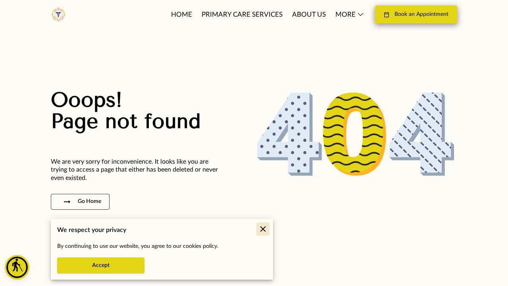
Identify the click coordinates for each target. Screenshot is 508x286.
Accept (101, 265)
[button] (17, 267)
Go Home (89, 201)
